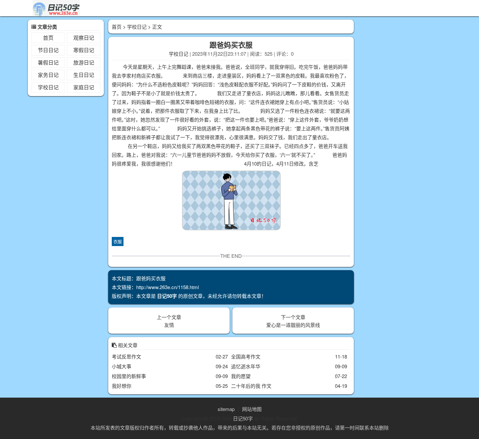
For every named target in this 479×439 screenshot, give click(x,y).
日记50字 (243, 418)
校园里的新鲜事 (129, 376)
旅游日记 (83, 62)
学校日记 (48, 87)
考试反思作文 (126, 356)
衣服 (117, 241)
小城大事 (121, 366)
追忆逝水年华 (245, 366)
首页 (48, 37)
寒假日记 (83, 50)
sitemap (226, 408)
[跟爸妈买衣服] (231, 201)
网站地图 (252, 408)
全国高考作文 (245, 356)
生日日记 (83, 75)
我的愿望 (241, 376)
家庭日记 (83, 87)
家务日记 (48, 75)
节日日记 (48, 50)
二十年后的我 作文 (251, 385)
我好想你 (121, 385)
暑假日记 (48, 62)
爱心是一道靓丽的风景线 (293, 324)
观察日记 (83, 37)
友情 (169, 324)
